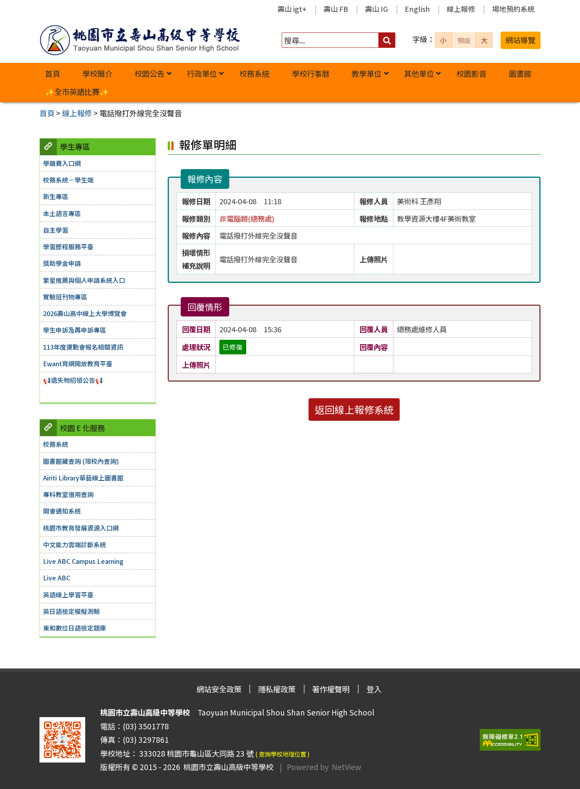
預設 (464, 40)
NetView (346, 766)
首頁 (52, 73)
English (417, 9)
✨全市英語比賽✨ (77, 91)
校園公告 (150, 73)
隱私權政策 (277, 689)
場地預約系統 (513, 9)
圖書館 (520, 73)
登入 (374, 689)
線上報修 (461, 9)
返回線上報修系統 (354, 409)
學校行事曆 (310, 73)
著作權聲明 (331, 689)
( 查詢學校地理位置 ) (282, 753)
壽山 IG (376, 9)
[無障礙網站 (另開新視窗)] (510, 740)
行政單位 (202, 73)
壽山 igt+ (292, 9)
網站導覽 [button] (520, 39)
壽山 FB (336, 9)
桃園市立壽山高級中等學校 (226, 766)
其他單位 (419, 73)
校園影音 (471, 73)
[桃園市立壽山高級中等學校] (139, 40)
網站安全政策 (218, 689)
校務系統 (254, 73)
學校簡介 (97, 73)
